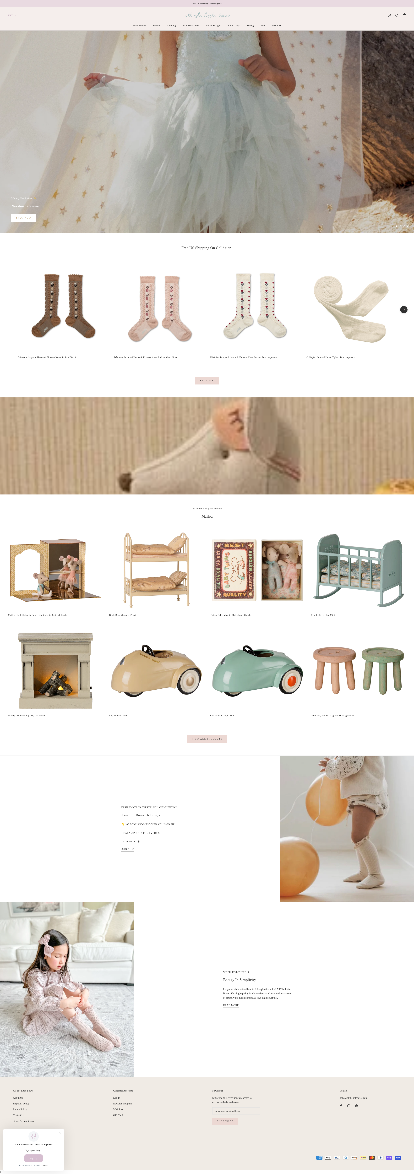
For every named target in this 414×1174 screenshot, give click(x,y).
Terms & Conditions (23, 1121)
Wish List (276, 25)
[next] (404, 309)
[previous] (10, 309)
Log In (116, 1097)
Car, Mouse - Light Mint (222, 715)
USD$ (10, 15)
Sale (263, 25)
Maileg (250, 25)
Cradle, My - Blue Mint (323, 615)
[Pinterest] (356, 1105)
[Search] (397, 15)
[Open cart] (404, 15)
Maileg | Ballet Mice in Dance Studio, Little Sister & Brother (38, 615)
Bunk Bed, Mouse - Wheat (122, 615)
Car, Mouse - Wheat (119, 715)
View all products (207, 739)
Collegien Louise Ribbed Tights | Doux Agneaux (330, 357)
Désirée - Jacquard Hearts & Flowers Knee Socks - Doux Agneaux (243, 357)
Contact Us (18, 1115)
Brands (156, 25)
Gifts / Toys (234, 25)
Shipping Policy (21, 1103)
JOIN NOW (127, 849)
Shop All (207, 380)
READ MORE (231, 1005)
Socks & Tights (214, 25)
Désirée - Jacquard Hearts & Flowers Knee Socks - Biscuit (47, 357)
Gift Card (118, 1115)
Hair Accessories (191, 25)
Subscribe (225, 1121)
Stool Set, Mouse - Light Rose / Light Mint (332, 715)
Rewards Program (122, 1103)
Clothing (171, 25)
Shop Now (23, 218)
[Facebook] (341, 1105)
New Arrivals (139, 25)
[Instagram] (348, 1105)
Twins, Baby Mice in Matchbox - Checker (231, 615)
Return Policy (20, 1109)
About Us (18, 1097)
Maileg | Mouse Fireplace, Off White (26, 715)
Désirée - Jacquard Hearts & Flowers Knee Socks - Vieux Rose (145, 357)
